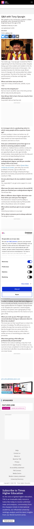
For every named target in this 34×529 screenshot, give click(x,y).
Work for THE (17, 459)
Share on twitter (10, 36)
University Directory (17, 479)
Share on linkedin (6, 36)
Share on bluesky (3, 36)
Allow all (17, 289)
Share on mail (17, 36)
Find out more (8, 521)
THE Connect (17, 470)
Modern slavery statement (17, 476)
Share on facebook (13, 36)
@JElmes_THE (9, 33)
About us (17, 456)
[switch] (29, 266)
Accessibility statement (17, 468)
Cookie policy (17, 465)
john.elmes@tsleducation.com (10, 379)
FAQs (17, 450)
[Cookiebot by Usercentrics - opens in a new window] (25, 233)
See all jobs (6, 408)
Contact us (17, 453)
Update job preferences (18, 408)
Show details (25, 284)
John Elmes (4, 30)
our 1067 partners (12, 241)
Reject (17, 294)
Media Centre (17, 473)
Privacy (17, 462)
